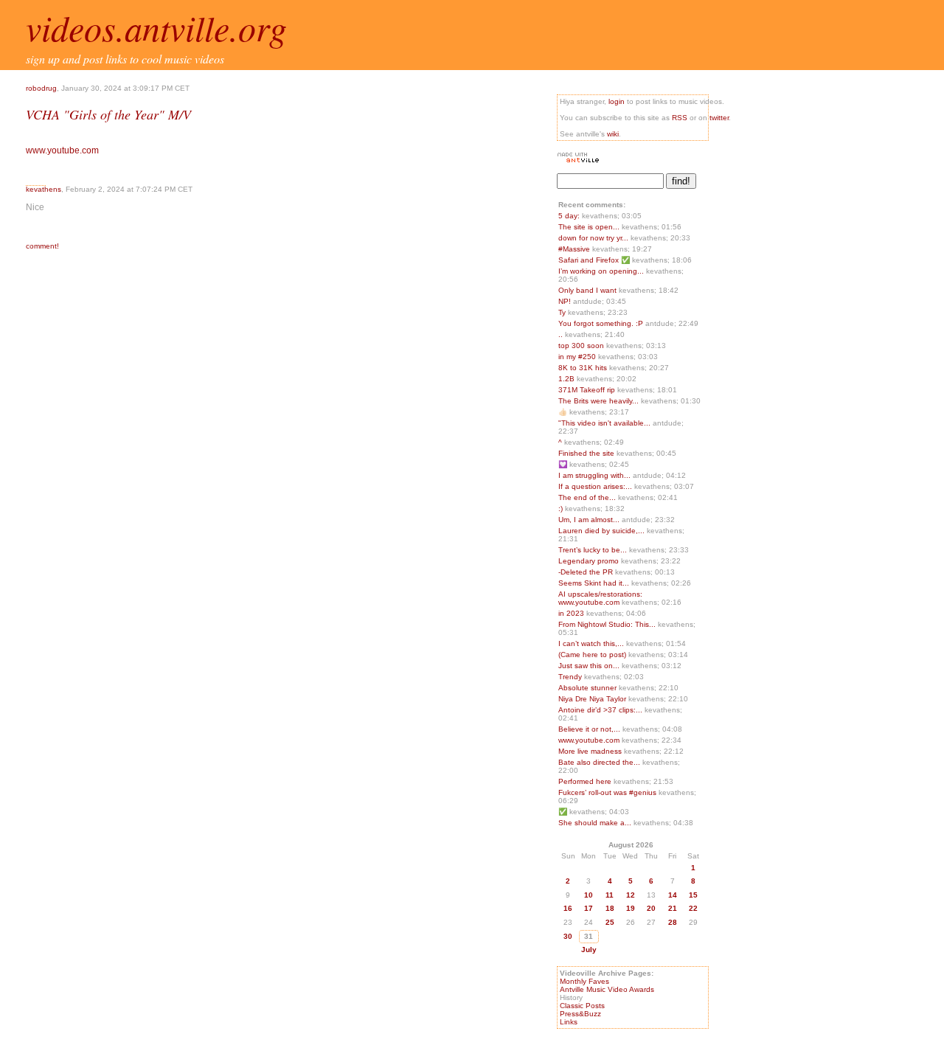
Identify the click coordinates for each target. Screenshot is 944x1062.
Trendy (571, 677)
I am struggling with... (594, 475)
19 (630, 908)
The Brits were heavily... (598, 401)
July (589, 949)
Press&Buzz (580, 1014)
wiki (613, 134)
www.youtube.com (62, 150)
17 (588, 908)
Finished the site (587, 453)
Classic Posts (582, 1006)
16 (567, 908)
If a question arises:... (595, 486)
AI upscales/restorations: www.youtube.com (600, 598)
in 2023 (572, 613)
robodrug (41, 88)
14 (672, 895)
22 (693, 908)
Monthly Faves (584, 981)
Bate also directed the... (599, 762)
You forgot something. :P (601, 323)
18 (609, 908)
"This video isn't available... (604, 423)
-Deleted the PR (586, 572)
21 (672, 908)
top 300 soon (582, 345)
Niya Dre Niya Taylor (593, 699)
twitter (719, 118)
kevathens (43, 189)
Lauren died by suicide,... (601, 531)
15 (693, 895)
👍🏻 (563, 412)
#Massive (575, 249)
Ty (563, 312)
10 (588, 895)
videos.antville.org (156, 27)
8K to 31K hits (583, 368)
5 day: (570, 216)
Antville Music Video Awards (607, 989)
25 (609, 922)
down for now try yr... (593, 238)
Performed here (586, 781)
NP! (565, 301)
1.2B (567, 379)
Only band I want (588, 290)
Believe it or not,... (589, 729)
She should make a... (594, 823)
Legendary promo (589, 561)
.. (561, 334)
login (616, 101)
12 (630, 895)
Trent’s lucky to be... (592, 550)
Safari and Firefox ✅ (595, 260)
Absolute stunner (588, 688)
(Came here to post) (593, 654)
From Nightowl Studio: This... (607, 624)
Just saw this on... (589, 666)
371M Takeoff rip (587, 390)
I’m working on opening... (601, 271)
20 (651, 908)
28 (672, 922)
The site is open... (589, 227)
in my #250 (578, 357)
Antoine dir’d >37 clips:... (600, 710)
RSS (679, 118)
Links (568, 1022)
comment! (42, 246)
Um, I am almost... (589, 520)
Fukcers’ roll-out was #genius (608, 792)
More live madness (591, 751)
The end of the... (587, 497)
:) (561, 508)
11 (609, 895)
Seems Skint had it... (593, 583)
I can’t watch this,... (591, 643)
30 (567, 936)
